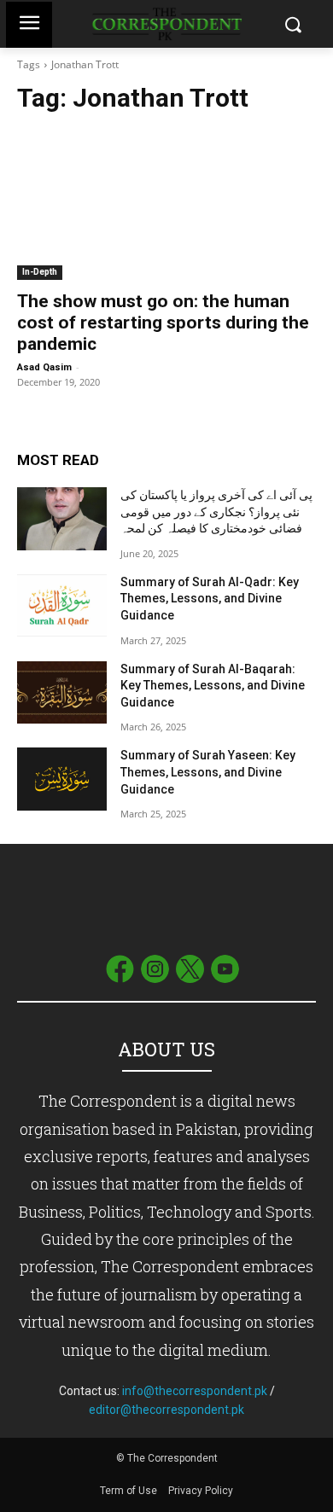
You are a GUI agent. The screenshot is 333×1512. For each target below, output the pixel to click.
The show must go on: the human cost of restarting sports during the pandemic (163, 322)
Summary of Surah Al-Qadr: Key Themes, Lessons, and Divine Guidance (209, 598)
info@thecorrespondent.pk (194, 1391)
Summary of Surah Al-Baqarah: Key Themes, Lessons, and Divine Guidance (212, 685)
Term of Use (130, 1491)
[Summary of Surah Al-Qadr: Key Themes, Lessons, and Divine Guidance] (62, 605)
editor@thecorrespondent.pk (166, 1409)
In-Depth (39, 271)
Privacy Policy (200, 1491)
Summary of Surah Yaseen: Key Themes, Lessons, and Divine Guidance (207, 771)
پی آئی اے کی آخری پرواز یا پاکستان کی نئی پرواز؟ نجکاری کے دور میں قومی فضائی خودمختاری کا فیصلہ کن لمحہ (216, 511)
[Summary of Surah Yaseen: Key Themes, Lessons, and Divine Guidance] (62, 779)
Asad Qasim (44, 367)
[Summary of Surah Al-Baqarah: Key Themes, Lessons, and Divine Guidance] (62, 692)
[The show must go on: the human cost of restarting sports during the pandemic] (166, 205)
